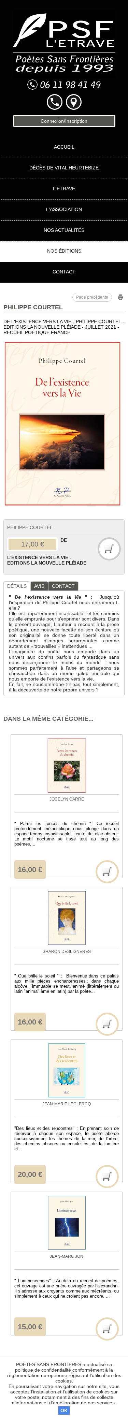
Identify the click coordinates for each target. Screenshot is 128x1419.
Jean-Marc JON (66, 1256)
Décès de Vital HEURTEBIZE (64, 167)
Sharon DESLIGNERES (67, 951)
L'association (64, 209)
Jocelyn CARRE (66, 799)
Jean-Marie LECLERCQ (66, 1104)
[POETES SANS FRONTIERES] (64, 44)
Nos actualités (64, 230)
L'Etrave (64, 188)
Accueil (64, 147)
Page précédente (92, 297)
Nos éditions (64, 251)
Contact (64, 271)
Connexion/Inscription (64, 121)
